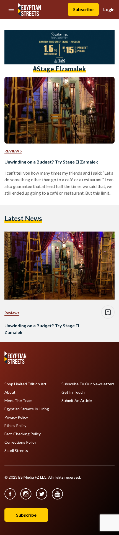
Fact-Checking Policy (22, 434)
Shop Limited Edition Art (25, 384)
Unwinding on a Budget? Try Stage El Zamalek (51, 161)
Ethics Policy (15, 425)
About (9, 392)
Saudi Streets (16, 450)
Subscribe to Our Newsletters (88, 384)
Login (109, 9)
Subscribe (83, 9)
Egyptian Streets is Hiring (26, 409)
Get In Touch (73, 392)
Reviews (13, 151)
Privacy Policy (16, 417)
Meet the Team (18, 400)
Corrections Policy (20, 442)
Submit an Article (76, 400)
